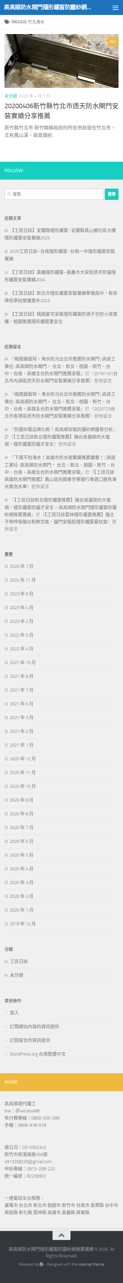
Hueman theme (91, 1264)
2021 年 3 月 (21, 717)
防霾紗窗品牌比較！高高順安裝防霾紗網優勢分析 (63, 429)
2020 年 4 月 (21, 868)
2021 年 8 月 (21, 676)
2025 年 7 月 (21, 566)
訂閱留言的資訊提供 (30, 1040)
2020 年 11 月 (23, 772)
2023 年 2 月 (21, 621)
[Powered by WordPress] (41, 1264)
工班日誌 (19, 961)
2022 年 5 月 (21, 635)
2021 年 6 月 (21, 704)
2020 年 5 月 (21, 855)
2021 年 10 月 (23, 662)
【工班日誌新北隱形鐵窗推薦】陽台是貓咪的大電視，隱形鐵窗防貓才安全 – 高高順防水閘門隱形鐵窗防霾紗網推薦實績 (60, 507)
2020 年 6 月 (21, 841)
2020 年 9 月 (21, 800)
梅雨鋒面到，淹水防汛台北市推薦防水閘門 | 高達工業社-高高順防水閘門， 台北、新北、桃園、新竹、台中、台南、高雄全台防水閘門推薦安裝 (60, 366)
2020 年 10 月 (23, 786)
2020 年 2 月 (21, 896)
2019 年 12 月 (23, 923)
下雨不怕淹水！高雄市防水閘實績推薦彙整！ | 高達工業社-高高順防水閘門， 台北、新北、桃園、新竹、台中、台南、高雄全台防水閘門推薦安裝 (60, 465)
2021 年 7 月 (21, 690)
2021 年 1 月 (21, 745)
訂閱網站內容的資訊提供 (34, 1026)
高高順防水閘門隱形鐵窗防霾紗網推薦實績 (48, 7)
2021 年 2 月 (21, 731)
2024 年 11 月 (23, 580)
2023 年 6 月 (21, 594)
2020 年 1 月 (21, 910)
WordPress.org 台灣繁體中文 (38, 1054)
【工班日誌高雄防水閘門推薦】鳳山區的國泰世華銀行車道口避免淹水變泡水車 (60, 479)
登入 (14, 1013)
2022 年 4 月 (21, 649)
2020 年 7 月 (21, 827)
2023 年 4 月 (21, 607)
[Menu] (115, 7)
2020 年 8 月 (21, 813)
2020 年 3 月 (21, 882)
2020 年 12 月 (23, 758)
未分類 (10, 96)
